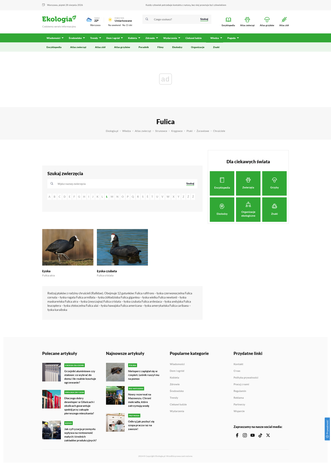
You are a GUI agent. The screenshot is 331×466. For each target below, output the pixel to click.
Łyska (46, 271)
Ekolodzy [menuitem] (177, 47)
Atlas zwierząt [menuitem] (78, 47)
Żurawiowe (203, 130)
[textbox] (72, 183)
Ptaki (190, 130)
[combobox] (119, 183)
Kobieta (174, 377)
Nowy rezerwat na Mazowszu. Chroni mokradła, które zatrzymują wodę (139, 400)
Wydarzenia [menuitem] (170, 38)
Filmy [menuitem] (160, 47)
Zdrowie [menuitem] (150, 38)
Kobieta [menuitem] (132, 38)
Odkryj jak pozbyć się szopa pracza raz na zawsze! (141, 425)
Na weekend (114, 25)
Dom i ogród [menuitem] (113, 38)
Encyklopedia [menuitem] (54, 47)
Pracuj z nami (241, 384)
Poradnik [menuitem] (144, 47)
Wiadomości (177, 364)
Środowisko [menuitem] (75, 38)
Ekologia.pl (112, 130)
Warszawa (95, 25)
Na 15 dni (127, 25)
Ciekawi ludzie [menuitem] (193, 38)
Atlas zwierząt (143, 130)
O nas (237, 371)
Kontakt (238, 364)
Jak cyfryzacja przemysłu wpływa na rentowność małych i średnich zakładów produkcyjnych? (80, 434)
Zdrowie (175, 384)
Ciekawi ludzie (178, 404)
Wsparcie (239, 411)
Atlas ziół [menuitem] (100, 47)
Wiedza (126, 130)
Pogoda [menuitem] (231, 38)
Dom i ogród (177, 371)
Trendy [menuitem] (94, 38)
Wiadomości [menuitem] (53, 38)
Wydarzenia (177, 411)
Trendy (174, 397)
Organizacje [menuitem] (197, 47)
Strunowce (161, 130)
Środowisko (177, 391)
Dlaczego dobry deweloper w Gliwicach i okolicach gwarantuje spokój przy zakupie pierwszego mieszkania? (79, 405)
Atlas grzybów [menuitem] (122, 47)
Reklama (239, 397)
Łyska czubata (107, 271)
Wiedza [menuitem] (214, 38)
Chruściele (219, 130)
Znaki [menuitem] (216, 47)
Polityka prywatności (246, 377)
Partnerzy (239, 404)
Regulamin (240, 391)
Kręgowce (177, 130)
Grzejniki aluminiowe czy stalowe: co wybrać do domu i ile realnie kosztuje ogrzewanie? (80, 376)
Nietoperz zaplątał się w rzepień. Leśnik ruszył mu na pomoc (143, 374)
